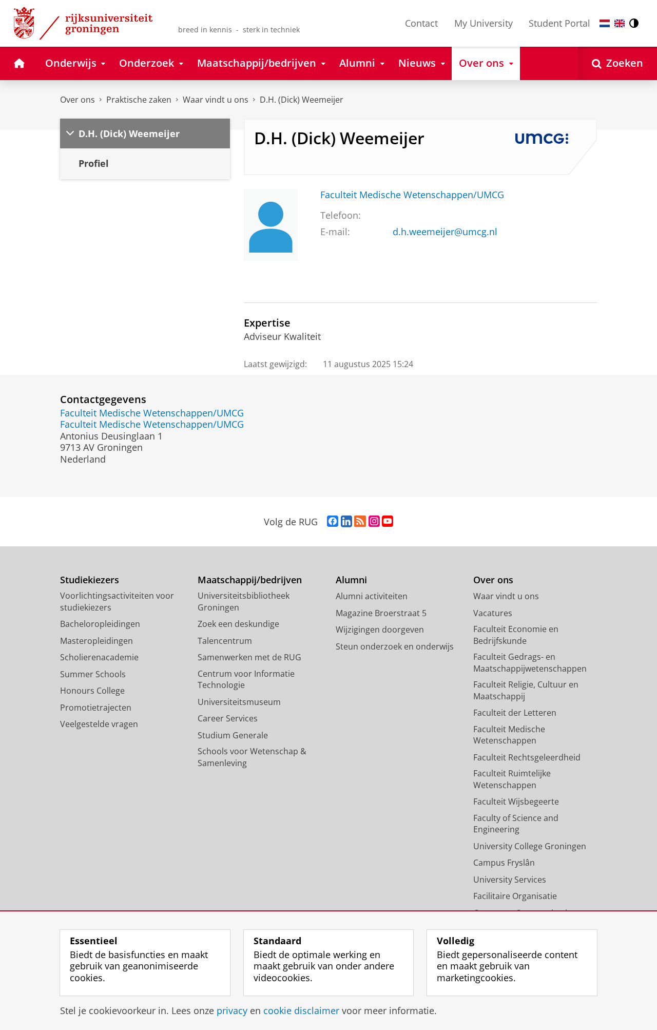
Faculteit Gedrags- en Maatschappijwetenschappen (530, 662)
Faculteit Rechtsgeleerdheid (527, 757)
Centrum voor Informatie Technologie (246, 679)
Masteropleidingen (96, 640)
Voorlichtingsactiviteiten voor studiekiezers (117, 601)
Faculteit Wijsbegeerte (516, 801)
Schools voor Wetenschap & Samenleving (252, 757)
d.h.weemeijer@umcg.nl (445, 232)
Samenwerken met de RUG (249, 657)
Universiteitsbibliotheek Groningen (243, 601)
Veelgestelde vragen (99, 724)
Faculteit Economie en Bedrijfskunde (515, 634)
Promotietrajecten (95, 707)
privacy (232, 1011)
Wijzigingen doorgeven (380, 629)
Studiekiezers (89, 580)
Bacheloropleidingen (100, 624)
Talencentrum (225, 640)
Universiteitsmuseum (239, 702)
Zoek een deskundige (238, 624)
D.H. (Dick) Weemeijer (301, 99)
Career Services (228, 718)
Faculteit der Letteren (514, 712)
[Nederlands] (605, 23)
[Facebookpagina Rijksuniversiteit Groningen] (332, 522)
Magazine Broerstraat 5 (381, 613)
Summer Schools (93, 674)
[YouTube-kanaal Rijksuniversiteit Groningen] (387, 522)
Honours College (92, 690)
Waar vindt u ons (215, 99)
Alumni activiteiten (372, 596)
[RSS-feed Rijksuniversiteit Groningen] (360, 522)
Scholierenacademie (99, 657)
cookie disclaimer (301, 1011)
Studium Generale (233, 735)
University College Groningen (529, 846)
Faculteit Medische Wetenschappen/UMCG (412, 195)
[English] (619, 23)
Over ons (77, 99)
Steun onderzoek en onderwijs (395, 646)
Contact (421, 23)
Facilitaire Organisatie (515, 896)
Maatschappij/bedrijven (250, 580)
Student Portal (559, 23)
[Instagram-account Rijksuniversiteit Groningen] (374, 522)
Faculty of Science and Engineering (515, 823)
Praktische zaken (138, 99)
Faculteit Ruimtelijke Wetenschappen (512, 779)
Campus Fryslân (504, 862)
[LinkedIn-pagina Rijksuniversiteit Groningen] (346, 522)
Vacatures (492, 613)
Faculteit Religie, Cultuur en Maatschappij (525, 690)
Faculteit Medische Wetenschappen (509, 735)
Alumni (351, 580)
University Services (509, 879)
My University (483, 23)
